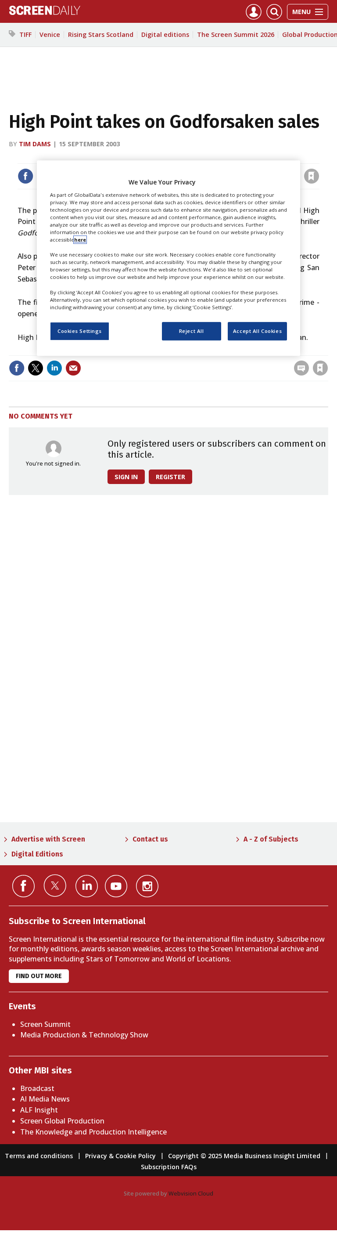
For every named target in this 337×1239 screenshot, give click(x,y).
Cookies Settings (79, 331)
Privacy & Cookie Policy (120, 1156)
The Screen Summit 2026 (235, 34)
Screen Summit (45, 1024)
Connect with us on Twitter (55, 885)
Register (170, 477)
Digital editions (165, 34)
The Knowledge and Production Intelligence (93, 1132)
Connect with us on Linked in (86, 886)
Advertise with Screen (48, 839)
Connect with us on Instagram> (147, 886)
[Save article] (311, 176)
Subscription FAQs (169, 1167)
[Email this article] (73, 368)
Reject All (191, 331)
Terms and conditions (39, 1156)
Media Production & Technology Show (84, 1035)
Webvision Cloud (190, 1193)
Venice (49, 34)
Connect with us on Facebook (23, 886)
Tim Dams (35, 144)
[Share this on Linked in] (54, 368)
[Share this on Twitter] (35, 368)
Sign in (196, 158)
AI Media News (45, 1099)
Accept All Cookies (257, 331)
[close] (318, 158)
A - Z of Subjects (271, 839)
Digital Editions (37, 854)
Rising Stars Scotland (100, 34)
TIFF (25, 34)
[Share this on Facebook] (25, 176)
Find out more (39, 976)
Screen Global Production (62, 1121)
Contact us (150, 839)
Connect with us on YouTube (116, 886)
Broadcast (37, 1088)
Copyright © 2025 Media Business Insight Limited (244, 1156)
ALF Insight (39, 1110)
